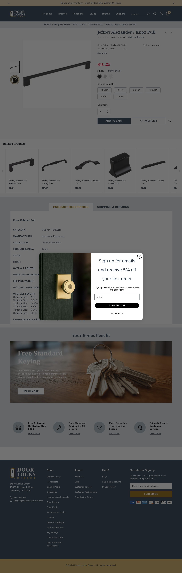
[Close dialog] (140, 256)
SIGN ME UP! (117, 305)
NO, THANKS (117, 313)
